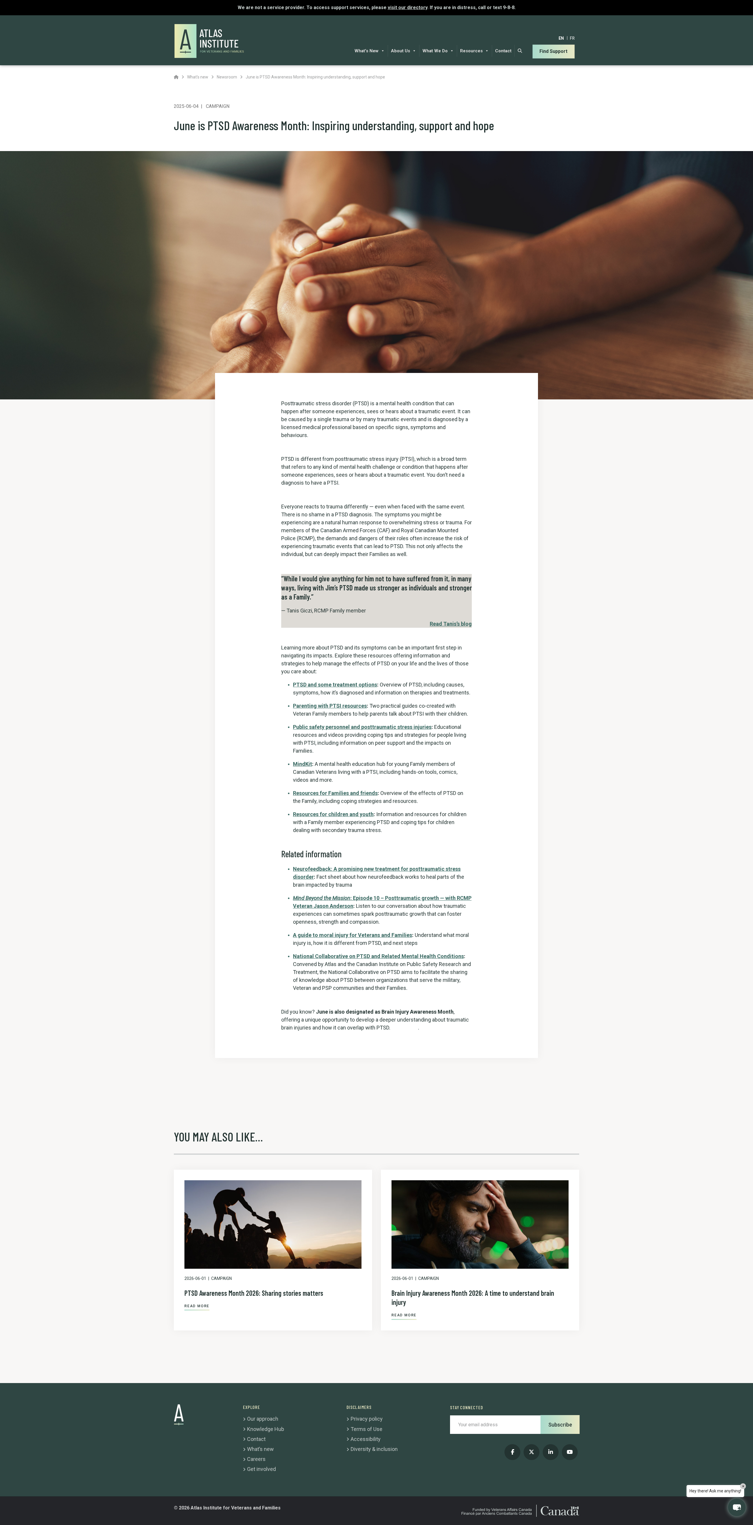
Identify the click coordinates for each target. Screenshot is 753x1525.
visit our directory (407, 7)
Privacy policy (367, 1419)
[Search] (520, 51)
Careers (256, 1459)
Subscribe (560, 1425)
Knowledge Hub (265, 1429)
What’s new (260, 1449)
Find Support (553, 51)
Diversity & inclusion (374, 1449)
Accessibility (366, 1439)
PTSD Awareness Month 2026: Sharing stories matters (253, 1293)
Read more (196, 1306)
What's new (197, 77)
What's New (366, 50)
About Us (400, 50)
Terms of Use (366, 1429)
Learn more (405, 1028)
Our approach (262, 1419)
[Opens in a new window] (512, 1452)
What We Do (435, 50)
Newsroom (227, 77)
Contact (503, 50)
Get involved (261, 1469)
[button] (737, 1507)
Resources (471, 50)
